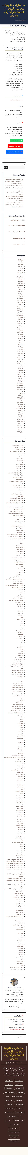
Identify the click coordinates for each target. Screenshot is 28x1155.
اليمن (22, 570)
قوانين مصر (20, 833)
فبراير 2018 (20, 323)
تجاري (21, 591)
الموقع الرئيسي (19, 1100)
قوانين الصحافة (19, 806)
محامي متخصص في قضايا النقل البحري (13, 889)
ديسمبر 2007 (20, 389)
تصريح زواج (20, 606)
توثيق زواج (20, 613)
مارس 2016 (20, 351)
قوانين (21, 793)
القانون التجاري (19, 547)
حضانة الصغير (19, 630)
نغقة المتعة (20, 933)
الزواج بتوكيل (20, 532)
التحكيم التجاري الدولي (9, 1092)
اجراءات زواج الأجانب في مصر (15, 473)
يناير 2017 (20, 343)
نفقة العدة (20, 942)
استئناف (21, 483)
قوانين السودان (19, 802)
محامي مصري (19, 891)
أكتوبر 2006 (20, 406)
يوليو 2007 (20, 396)
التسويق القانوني (19, 519)
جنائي (21, 623)
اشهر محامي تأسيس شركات (16, 500)
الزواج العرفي (19, 530)
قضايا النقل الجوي (14, 1136)
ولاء (24, 238)
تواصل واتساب (14, 1006)
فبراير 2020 (20, 292)
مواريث (21, 927)
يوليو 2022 (20, 268)
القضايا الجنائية (19, 555)
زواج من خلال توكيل (18, 695)
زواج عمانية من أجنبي (18, 685)
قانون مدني (20, 778)
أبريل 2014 (20, 379)
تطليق (21, 608)
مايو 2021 (20, 283)
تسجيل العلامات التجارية (17, 1096)
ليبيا (22, 840)
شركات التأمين (19, 702)
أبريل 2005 (20, 427)
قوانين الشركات (19, 804)
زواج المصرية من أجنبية (17, 674)
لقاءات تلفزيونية (19, 838)
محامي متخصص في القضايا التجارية (14, 865)
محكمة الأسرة (19, 895)
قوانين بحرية (20, 816)
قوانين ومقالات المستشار (14, 1116)
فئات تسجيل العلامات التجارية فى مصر (13, 757)
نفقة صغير (20, 952)
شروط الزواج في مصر (17, 706)
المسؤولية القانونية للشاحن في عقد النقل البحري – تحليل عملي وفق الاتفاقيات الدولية (14, 198)
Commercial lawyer (17, 445)
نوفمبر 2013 (20, 383)
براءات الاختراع (19, 575)
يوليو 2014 (20, 376)
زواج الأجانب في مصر (18, 659)
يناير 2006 (20, 423)
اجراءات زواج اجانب (18, 470)
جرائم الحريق (20, 619)
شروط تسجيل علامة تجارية (16, 710)
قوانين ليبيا (20, 831)
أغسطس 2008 (19, 385)
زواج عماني (20, 681)
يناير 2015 (20, 368)
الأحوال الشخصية (18, 1088)
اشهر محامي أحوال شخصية (16, 498)
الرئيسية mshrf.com (18, 1120)
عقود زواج (20, 746)
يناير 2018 (20, 325)
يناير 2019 (20, 304)
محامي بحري (20, 857)
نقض (22, 959)
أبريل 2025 (20, 262)
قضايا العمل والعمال (14, 1128)
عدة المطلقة (20, 738)
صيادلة (21, 717)
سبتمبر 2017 (20, 334)
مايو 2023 (20, 266)
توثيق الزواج (20, 611)
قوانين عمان (20, 823)
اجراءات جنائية (19, 468)
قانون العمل (20, 772)
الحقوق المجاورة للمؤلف (17, 526)
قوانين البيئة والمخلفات (14, 1124)
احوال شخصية (19, 479)
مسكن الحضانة (19, 904)
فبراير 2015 (20, 366)
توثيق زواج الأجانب (14, 220)
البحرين (21, 517)
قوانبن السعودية (19, 791)
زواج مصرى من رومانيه (17, 689)
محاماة (21, 844)
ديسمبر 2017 (20, 328)
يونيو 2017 (20, 338)
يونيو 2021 (20, 281)
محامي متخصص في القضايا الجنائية (14, 867)
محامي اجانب (20, 850)
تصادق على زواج (19, 602)
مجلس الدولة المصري (17, 842)
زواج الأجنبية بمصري (18, 661)
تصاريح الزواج (20, 604)
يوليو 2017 (20, 336)
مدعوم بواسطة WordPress (13, 1062)
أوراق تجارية (20, 460)
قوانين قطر (20, 827)
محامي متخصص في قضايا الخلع (15, 878)
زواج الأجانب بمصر (18, 657)
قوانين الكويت (19, 810)
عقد (22, 740)
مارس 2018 (20, 321)
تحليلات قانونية (19, 596)
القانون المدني (19, 551)
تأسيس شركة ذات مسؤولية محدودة (14, 585)
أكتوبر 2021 (20, 272)
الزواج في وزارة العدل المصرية (15, 536)
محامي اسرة (20, 853)
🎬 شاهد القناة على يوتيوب (15, 146)
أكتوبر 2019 (20, 300)
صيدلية (21, 721)
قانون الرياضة (9, 1084)
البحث (23, 165)
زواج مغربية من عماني (17, 691)
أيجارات (21, 462)
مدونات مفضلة (19, 899)
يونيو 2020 (20, 287)
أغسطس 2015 (19, 362)
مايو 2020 (20, 289)
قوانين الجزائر (20, 799)
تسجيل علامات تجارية (18, 598)
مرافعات (21, 901)
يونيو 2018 (20, 317)
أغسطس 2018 (19, 315)
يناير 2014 (20, 381)
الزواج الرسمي (19, 528)
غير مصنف (20, 753)
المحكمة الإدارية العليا (18, 560)
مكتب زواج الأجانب (18, 921)
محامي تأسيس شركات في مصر (15, 859)
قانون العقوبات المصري (17, 770)
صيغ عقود (20, 725)
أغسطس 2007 (19, 393)
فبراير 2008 (20, 387)
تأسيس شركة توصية (18, 583)
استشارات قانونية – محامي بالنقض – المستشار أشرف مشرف (14, 1053)
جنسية (21, 625)
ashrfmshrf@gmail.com (16, 100)
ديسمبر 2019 (20, 296)
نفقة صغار (20, 950)
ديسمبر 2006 (20, 402)
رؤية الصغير (20, 647)
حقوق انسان (20, 634)
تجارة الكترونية (19, 589)
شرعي (21, 700)
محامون (21, 846)
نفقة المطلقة (20, 946)
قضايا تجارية (20, 783)
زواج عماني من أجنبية (18, 683)
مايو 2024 (20, 264)
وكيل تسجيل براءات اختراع (16, 967)
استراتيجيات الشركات (18, 485)
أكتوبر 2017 (20, 332)
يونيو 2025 (20, 260)
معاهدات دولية (19, 910)
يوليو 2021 (20, 279)
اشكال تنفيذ (20, 496)
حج (22, 628)
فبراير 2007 (20, 398)
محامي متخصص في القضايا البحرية (14, 863)
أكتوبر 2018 (20, 311)
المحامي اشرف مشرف (17, 557)
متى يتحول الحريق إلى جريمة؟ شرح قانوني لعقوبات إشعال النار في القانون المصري (13, 188)
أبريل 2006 (20, 417)
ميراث (21, 931)
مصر (22, 908)
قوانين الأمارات (19, 795)
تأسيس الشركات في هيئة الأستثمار (14, 579)
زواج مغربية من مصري (17, 693)
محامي (21, 848)
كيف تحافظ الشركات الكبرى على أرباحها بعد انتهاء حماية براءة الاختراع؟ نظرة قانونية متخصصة (14, 205)
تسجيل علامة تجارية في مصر (16, 600)
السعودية (21, 541)
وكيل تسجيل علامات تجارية (16, 969)
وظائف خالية (20, 963)
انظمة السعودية (19, 572)
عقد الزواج (20, 742)
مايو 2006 (20, 415)
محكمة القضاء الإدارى (18, 897)
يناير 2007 (20, 400)
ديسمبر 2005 (20, 425)
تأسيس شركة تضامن (18, 581)
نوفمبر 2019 (20, 298)
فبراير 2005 (20, 432)
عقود (22, 744)
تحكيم (21, 594)
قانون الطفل (20, 768)
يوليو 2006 (20, 410)
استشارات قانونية (19, 487)
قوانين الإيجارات (8, 1104)
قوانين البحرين (19, 797)
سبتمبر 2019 (20, 302)
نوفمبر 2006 (20, 404)
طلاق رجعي (20, 734)
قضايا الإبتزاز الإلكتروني (14, 1132)
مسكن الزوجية (19, 906)
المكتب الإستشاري (8, 1112)
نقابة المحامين (19, 957)
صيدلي (21, 719)
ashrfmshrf (21, 225)
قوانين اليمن (20, 814)
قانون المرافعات (19, 774)
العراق (21, 543)
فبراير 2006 (20, 421)
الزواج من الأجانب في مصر (16, 538)
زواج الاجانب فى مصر (18, 664)
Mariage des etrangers (16, 451)
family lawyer (19, 449)
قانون (21, 763)
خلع (22, 640)
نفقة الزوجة (20, 937)
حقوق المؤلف (20, 632)
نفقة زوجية (20, 948)
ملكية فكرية (20, 923)
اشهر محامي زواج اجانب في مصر (15, 507)
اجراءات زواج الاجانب (18, 475)
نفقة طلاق (20, 954)
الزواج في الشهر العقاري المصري (15, 534)
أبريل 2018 (20, 319)
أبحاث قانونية (20, 453)
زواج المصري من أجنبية (17, 672)
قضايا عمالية (20, 787)
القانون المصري (19, 553)
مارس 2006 (20, 419)
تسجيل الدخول (21, 1037)
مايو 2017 (20, 340)
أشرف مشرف (19, 458)
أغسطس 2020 (19, 285)
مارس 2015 (20, 364)
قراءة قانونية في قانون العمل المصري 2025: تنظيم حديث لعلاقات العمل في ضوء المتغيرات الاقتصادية (14, 181)
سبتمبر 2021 (20, 275)
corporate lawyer (18, 447)
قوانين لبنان (20, 829)
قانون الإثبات (20, 766)
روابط (21, 649)
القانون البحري (19, 545)
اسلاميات (21, 492)
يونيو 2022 (20, 270)
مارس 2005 (20, 430)
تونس (22, 617)
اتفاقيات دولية (19, 464)
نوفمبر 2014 (20, 370)
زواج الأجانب (20, 655)
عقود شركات (20, 749)
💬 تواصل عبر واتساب (16, 140)
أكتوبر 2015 (20, 359)
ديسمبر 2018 (20, 306)
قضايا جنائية (20, 785)
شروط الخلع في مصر (18, 704)
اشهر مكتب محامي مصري (16, 511)
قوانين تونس (20, 819)
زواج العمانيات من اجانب (17, 670)
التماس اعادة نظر (19, 521)
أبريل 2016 (20, 349)
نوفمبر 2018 (20, 309)
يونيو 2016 (20, 347)
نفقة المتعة (20, 944)
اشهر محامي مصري (18, 509)
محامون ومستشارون (9, 1108)
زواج (22, 651)
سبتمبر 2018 (20, 313)
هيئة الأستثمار (20, 961)
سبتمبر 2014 (20, 374)
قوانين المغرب (19, 812)
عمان (22, 751)
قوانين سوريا (20, 821)
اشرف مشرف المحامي (17, 494)
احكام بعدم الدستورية (18, 477)
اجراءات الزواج (19, 466)
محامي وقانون (20, 1108)
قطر (22, 789)
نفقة (22, 935)
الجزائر (21, 524)
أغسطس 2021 (19, 277)
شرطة (21, 698)
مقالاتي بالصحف (19, 914)
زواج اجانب (20, 653)
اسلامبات (21, 490)
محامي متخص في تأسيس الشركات (14, 861)
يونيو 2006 (20, 413)
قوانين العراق (20, 808)
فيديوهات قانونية (19, 761)
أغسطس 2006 (19, 408)
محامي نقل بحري (19, 893)
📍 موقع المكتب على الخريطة (14, 152)
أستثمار (21, 456)
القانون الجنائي (19, 549)
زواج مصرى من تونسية (17, 687)
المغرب (21, 566)
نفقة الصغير (20, 940)
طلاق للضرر (20, 736)
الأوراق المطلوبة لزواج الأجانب (15, 513)
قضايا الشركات (19, 780)
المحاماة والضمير (19, 1112)
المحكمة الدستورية (18, 562)
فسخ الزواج (20, 759)
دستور (21, 642)
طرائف (21, 727)
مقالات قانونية (19, 912)
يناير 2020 (20, 294)
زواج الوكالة (20, 676)
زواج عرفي (20, 679)
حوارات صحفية (19, 638)
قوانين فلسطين (19, 825)
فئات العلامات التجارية (17, 755)
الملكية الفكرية (19, 568)
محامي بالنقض (19, 855)
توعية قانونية (20, 615)
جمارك (21, 621)
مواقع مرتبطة (12, 225)
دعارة (21, 645)
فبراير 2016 (20, 353)
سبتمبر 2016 (20, 345)
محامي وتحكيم (9, 1100)
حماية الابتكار (20, 636)
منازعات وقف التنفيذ (18, 925)
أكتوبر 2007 (20, 391)
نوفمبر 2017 (20, 330)
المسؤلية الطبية (19, 564)
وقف (22, 965)
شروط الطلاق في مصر (17, 708)
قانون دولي (20, 776)
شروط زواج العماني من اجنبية (15, 712)
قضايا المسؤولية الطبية (14, 1141)
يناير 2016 (20, 355)
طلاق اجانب (20, 732)
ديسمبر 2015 (20, 357)
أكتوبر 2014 (20, 372)
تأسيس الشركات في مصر (16, 577)
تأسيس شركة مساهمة (17, 587)
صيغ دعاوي (20, 723)
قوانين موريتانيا (19, 836)
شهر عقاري (20, 715)
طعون (21, 729)
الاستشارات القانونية (18, 515)
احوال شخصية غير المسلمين (16, 481)
